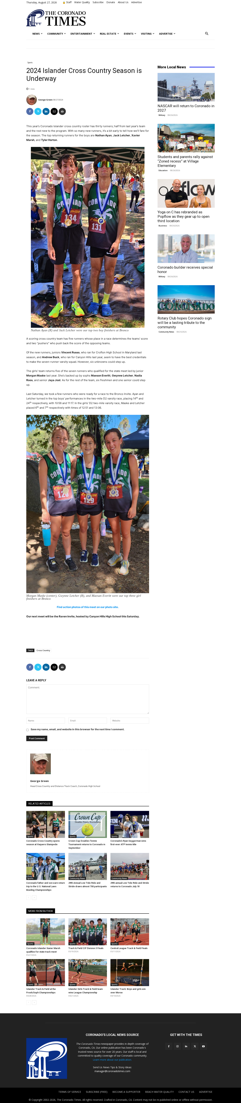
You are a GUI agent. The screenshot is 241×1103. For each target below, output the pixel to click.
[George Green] (32, 99)
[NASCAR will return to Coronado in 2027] (186, 87)
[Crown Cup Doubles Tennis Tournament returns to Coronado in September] (87, 824)
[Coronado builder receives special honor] (186, 248)
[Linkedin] (46, 111)
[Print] (62, 111)
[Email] (54, 111)
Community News (77, 878)
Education (163, 170)
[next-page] (34, 897)
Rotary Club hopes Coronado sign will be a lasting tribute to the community (185, 322)
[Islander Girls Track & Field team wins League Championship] (87, 972)
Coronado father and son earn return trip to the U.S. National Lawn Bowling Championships (45, 886)
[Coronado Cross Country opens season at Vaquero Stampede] (45, 824)
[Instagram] (177, 1046)
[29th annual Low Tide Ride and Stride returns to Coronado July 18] (129, 866)
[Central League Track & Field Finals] (129, 931)
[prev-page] (28, 897)
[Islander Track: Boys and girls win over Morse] (129, 972)
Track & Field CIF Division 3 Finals (85, 948)
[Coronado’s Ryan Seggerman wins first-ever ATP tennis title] (129, 824)
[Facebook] (29, 111)
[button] (207, 33)
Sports (29, 62)
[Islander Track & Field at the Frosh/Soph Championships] (45, 972)
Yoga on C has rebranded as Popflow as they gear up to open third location (183, 216)
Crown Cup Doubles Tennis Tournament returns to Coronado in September (86, 844)
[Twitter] (37, 111)
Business (163, 225)
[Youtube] (203, 1046)
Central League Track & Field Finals (128, 948)
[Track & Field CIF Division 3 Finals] (87, 931)
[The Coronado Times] (56, 17)
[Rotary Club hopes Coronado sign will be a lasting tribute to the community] (186, 299)
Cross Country (43, 650)
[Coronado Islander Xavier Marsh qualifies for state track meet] (45, 931)
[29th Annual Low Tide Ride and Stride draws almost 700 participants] (87, 866)
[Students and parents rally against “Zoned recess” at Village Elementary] (186, 138)
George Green (45, 99)
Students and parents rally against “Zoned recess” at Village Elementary (185, 161)
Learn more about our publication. (112, 1059)
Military (162, 115)
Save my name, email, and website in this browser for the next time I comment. (77, 729)
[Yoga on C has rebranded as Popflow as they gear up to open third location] (186, 193)
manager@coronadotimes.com (112, 1071)
